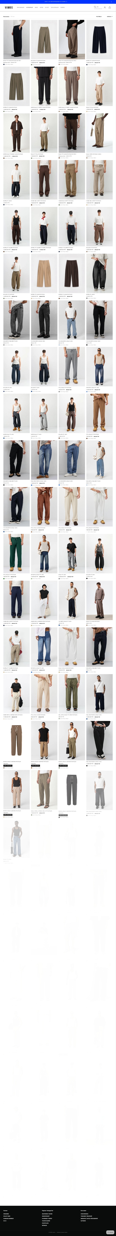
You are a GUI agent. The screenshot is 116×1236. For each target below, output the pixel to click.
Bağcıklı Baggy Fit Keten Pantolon (39, 1048)
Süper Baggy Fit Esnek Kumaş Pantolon (41, 107)
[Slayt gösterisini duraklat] (111, 2)
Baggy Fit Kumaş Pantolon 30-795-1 (12, 60)
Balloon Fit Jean (7, 387)
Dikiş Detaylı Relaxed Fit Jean (10, 341)
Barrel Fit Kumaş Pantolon (93, 60)
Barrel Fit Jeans (7, 200)
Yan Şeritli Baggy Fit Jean (65, 621)
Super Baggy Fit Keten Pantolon (94, 1097)
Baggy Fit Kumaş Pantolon (93, 621)
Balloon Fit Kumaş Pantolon (38, 60)
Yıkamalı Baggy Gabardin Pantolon (12, 1048)
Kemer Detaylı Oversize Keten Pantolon (40, 621)
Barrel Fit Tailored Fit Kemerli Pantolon (41, 247)
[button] (29, 7)
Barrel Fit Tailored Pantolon (10, 247)
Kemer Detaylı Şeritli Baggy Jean (94, 1002)
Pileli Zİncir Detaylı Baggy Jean (38, 481)
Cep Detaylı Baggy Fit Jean (92, 387)
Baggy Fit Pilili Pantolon (92, 107)
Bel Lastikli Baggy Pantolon (38, 859)
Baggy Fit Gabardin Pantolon (66, 1191)
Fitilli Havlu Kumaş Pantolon (38, 527)
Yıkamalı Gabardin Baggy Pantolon (95, 1048)
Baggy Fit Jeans (7, 858)
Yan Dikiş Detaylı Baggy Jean (38, 341)
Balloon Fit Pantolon (91, 247)
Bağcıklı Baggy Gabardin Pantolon (12, 761)
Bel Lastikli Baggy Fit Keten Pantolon (68, 714)
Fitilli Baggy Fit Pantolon (65, 387)
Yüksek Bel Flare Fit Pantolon (38, 200)
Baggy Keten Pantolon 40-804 (93, 154)
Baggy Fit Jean (62, 574)
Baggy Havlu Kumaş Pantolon (66, 668)
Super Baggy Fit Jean (8, 434)
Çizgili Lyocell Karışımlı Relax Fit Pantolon (41, 810)
